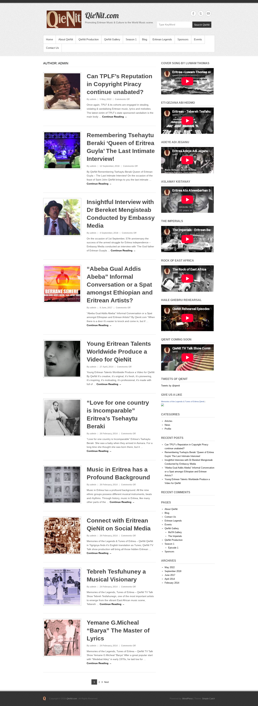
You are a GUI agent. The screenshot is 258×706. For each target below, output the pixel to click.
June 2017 (170, 575)
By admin (91, 99)
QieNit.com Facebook (193, 13)
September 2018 (173, 571)
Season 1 (131, 39)
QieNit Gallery (112, 39)
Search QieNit (202, 24)
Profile (168, 428)
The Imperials (175, 536)
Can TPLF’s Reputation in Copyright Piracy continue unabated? (119, 84)
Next (106, 682)
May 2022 (170, 567)
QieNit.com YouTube (208, 13)
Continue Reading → (114, 116)
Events (198, 39)
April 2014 (170, 579)
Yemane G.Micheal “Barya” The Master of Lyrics (118, 630)
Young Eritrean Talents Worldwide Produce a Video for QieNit (119, 351)
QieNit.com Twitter (201, 13)
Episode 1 (173, 547)
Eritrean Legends (162, 39)
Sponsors (182, 39)
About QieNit (65, 39)
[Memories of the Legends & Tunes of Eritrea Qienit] (162, 405)
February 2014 (172, 582)
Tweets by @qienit (170, 385)
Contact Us (52, 47)
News (167, 425)
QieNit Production (88, 39)
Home (49, 39)
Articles (168, 421)
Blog (144, 39)
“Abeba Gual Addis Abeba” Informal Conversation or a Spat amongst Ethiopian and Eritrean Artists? (120, 284)
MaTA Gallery (175, 532)
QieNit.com (102, 15)
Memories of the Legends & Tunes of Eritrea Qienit (182, 401)
